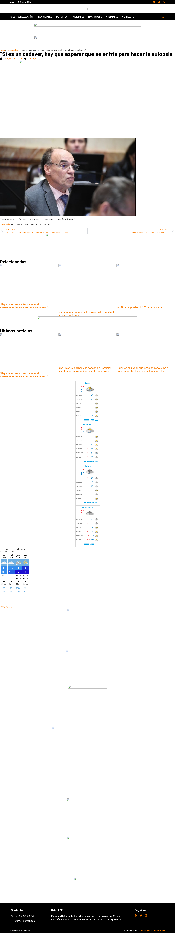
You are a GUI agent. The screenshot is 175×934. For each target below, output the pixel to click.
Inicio (2, 50)
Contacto (128, 16)
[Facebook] (154, 2)
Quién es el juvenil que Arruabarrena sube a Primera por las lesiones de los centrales (142, 369)
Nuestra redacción (21, 16)
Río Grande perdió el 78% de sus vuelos (140, 307)
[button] (163, 17)
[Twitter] (159, 2)
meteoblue (6, 607)
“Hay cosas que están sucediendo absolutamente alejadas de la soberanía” (24, 306)
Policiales (78, 16)
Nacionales (95, 16)
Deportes (62, 16)
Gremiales (112, 16)
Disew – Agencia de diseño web (151, 930)
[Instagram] (164, 2)
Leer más (5, 224)
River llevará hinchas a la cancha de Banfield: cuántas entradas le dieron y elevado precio (84, 369)
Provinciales (44, 16)
